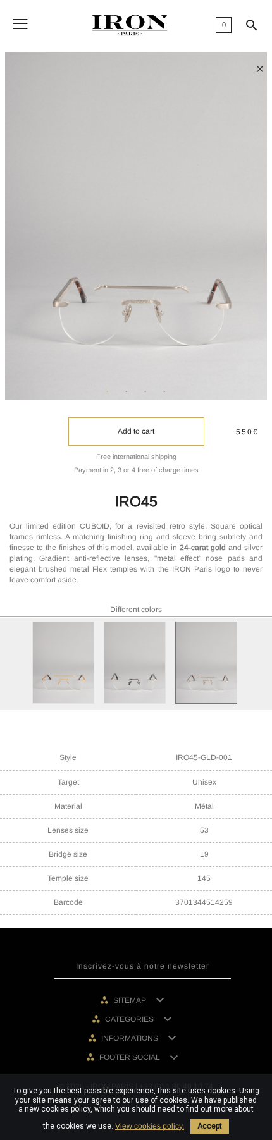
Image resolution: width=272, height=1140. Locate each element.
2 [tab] (126, 392)
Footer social (130, 1057)
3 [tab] (145, 392)
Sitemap (130, 1000)
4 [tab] (164, 392)
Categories (130, 1019)
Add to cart (136, 431)
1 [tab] (107, 392)
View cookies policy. (149, 1126)
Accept (209, 1126)
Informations (130, 1038)
